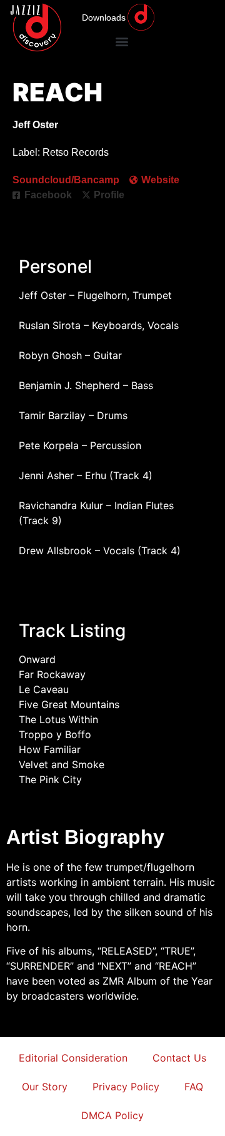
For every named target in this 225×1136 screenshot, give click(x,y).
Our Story (45, 1086)
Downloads (104, 18)
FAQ (193, 1086)
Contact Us (179, 1058)
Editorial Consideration (73, 1058)
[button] (121, 41)
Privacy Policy (125, 1086)
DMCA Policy (112, 1115)
